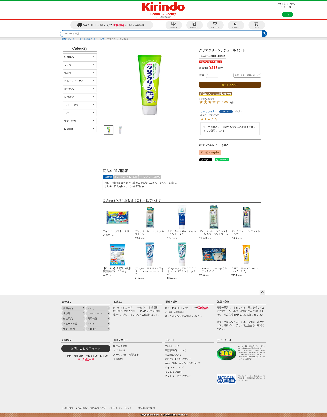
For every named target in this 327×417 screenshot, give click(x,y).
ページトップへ (262, 292)
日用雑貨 (69, 96)
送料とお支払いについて (178, 359)
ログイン (287, 14)
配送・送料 (171, 301)
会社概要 (69, 408)
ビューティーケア (75, 39)
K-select (68, 128)
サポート (170, 340)
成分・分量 (132, 177)
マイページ (236, 27)
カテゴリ (67, 301)
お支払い (118, 301)
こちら (135, 314)
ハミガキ (101, 39)
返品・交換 (223, 301)
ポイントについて (174, 367)
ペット (67, 112)
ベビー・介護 (71, 104)
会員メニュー (121, 340)
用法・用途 (119, 177)
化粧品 (67, 72)
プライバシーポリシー (122, 408)
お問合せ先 (144, 177)
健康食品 (69, 56)
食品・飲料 (70, 120)
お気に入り (215, 27)
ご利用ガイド (172, 346)
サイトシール (224, 340)
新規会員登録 (120, 346)
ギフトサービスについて (178, 376)
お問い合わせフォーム (86, 348)
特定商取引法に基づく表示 (92, 408)
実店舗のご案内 (146, 408)
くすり (67, 64)
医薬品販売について (175, 350)
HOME (63, 39)
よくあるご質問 (173, 371)
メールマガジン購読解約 (126, 354)
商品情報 (156, 177)
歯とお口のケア (90, 39)
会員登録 (173, 27)
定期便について (173, 354)
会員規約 (118, 359)
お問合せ (67, 340)
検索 (264, 33)
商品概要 (108, 177)
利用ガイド (194, 27)
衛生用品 (69, 88)
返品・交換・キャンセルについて (183, 363)
